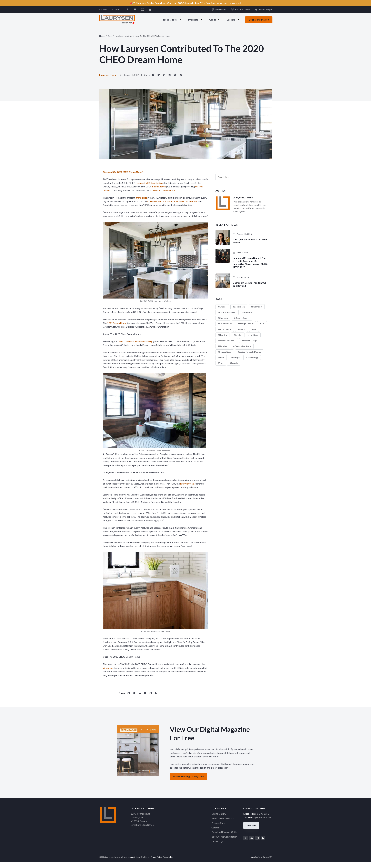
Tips (221, 363)
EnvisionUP (267, 857)
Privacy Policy (156, 857)
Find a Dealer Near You (222, 818)
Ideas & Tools (170, 19)
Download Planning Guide (224, 832)
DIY (262, 323)
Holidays (254, 335)
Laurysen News (107, 74)
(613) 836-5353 (261, 813)
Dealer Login (265, 9)
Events (242, 329)
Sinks (221, 357)
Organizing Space (242, 346)
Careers (231, 19)
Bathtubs (248, 312)
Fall (254, 329)
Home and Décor (227, 340)
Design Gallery (218, 813)
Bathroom (257, 306)
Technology (252, 357)
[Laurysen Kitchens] (117, 19)
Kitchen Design (250, 340)
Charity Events (242, 318)
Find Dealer (221, 9)
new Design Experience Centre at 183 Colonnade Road (171, 3)
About (212, 19)
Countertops (225, 323)
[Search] (266, 177)
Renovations (225, 352)
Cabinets (223, 318)
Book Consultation (259, 19)
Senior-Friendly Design (250, 352)
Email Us (251, 825)
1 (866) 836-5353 (262, 817)
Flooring (223, 335)
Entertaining (225, 329)
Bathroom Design (227, 312)
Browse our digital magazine (188, 776)
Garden (238, 335)
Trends (234, 363)
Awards (223, 306)
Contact (116, 9)
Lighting (223, 346)
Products (193, 19)
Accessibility (167, 857)
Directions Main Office (142, 824)
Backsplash (239, 306)
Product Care (218, 823)
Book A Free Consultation (224, 836)
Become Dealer (242, 9)
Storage (236, 357)
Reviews (103, 9)
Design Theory (246, 323)
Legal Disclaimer (143, 857)
